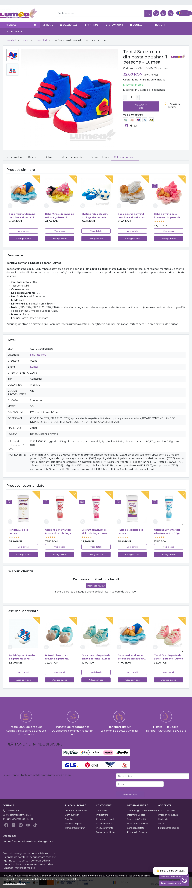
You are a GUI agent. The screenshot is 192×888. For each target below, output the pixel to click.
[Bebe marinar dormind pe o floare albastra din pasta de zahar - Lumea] (23, 192)
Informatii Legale (136, 815)
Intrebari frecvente (168, 815)
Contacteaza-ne (166, 810)
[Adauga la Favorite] (35, 179)
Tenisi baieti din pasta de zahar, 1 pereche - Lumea (95, 657)
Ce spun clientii (99, 157)
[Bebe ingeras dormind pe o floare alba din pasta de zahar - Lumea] (132, 192)
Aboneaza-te (130, 794)
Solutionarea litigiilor (168, 828)
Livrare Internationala (76, 810)
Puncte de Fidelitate (137, 823)
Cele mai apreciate (125, 157)
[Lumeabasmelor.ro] (26, 13)
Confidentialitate (135, 828)
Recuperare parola (105, 819)
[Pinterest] (20, 825)
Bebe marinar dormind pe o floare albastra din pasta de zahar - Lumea (22, 215)
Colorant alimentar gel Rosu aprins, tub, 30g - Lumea (58, 531)
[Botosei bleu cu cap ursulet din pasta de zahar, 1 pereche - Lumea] (59, 633)
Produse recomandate (71, 157)
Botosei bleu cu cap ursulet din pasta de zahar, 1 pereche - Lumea (59, 657)
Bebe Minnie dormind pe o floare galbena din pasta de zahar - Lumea (59, 215)
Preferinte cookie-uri (14, 883)
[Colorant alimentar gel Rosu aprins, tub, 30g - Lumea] (59, 508)
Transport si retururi (75, 828)
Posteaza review (96, 586)
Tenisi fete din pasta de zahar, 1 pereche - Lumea (168, 657)
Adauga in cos (141, 106)
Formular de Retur (105, 832)
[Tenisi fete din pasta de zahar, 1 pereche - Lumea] (132, 119)
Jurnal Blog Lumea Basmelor (142, 810)
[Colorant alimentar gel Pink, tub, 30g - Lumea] (96, 508)
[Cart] (171, 13)
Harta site (163, 819)
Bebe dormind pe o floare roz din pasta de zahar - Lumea (167, 215)
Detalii (48, 157)
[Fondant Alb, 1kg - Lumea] (23, 508)
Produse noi (14, 31)
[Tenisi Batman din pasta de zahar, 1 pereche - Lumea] (151, 119)
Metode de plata (73, 823)
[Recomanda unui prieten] (136, 125)
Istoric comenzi (104, 823)
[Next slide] (183, 209)
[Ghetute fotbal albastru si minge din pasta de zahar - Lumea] (96, 192)
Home (49, 25)
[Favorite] (156, 13)
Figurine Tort (40, 40)
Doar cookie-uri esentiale (174, 883)
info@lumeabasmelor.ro (18, 815)
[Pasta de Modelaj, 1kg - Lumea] (132, 508)
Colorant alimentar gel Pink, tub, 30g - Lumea (94, 531)
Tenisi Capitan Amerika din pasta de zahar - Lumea (22, 657)
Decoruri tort (9, 40)
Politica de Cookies (137, 832)
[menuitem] (12, 55)
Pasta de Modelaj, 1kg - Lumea (131, 531)
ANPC (161, 823)
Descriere (33, 157)
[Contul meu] (163, 13)
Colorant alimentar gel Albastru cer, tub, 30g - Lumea (167, 531)
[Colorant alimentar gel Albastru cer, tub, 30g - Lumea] (168, 508)
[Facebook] (6, 825)
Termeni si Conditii (136, 819)
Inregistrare (102, 815)
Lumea (34, 366)
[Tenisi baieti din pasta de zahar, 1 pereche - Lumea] (126, 119)
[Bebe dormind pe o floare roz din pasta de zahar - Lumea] (168, 192)
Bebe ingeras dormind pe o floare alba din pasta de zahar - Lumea (132, 215)
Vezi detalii (23, 231)
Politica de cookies (134, 875)
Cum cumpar (72, 815)
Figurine (25, 40)
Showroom (115, 25)
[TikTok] (35, 825)
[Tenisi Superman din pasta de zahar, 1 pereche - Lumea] (138, 119)
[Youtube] (28, 825)
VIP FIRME (92, 25)
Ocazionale (70, 25)
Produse (11, 25)
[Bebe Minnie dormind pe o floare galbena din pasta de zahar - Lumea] (59, 192)
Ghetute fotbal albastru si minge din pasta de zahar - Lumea (94, 215)
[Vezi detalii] (10, 206)
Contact (138, 25)
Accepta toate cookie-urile (174, 876)
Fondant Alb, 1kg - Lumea (19, 531)
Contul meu (102, 810)
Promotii (159, 25)
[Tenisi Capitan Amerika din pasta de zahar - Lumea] (145, 119)
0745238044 (12, 810)
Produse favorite (104, 828)
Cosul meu (70, 819)
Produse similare (13, 157)
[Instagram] (13, 825)
